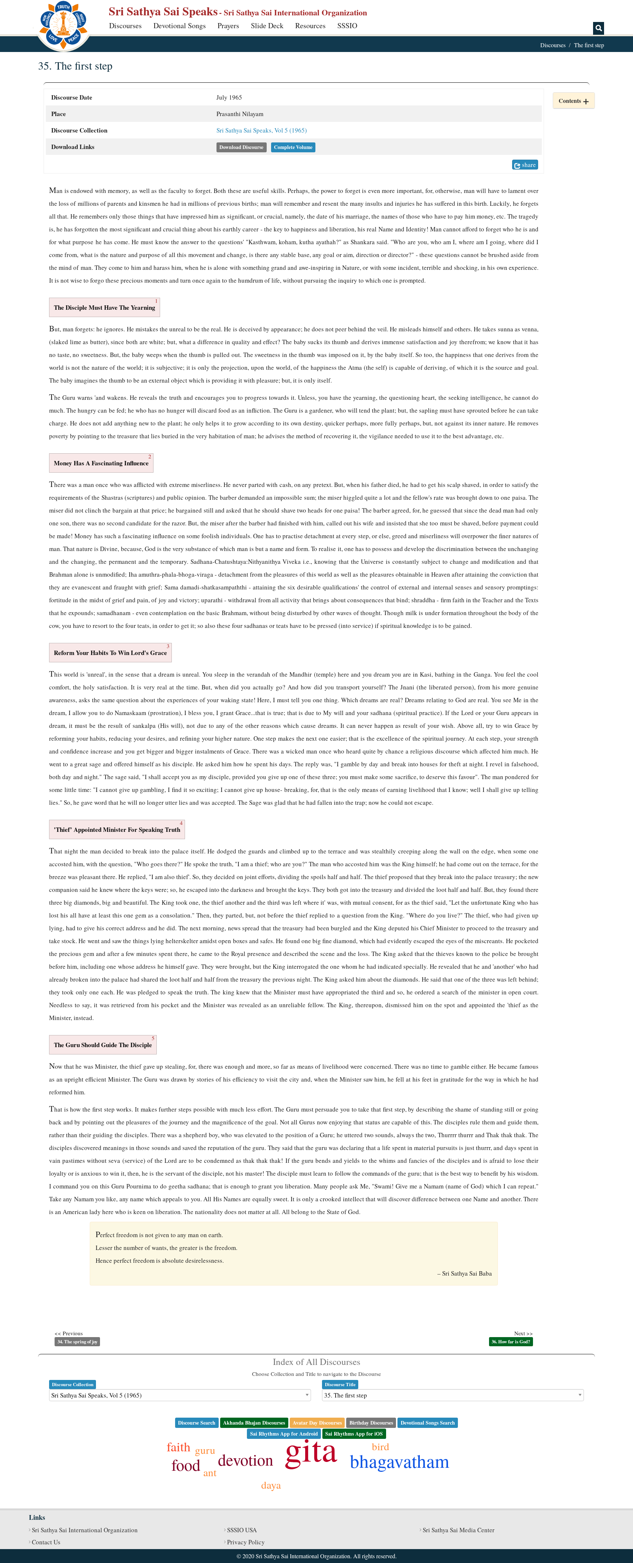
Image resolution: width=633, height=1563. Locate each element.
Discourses (125, 25)
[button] (574, 100)
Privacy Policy (246, 1542)
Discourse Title (340, 1384)
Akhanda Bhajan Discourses (254, 1422)
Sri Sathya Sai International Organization (85, 1530)
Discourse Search (196, 1422)
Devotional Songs (179, 25)
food (185, 1464)
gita (310, 1448)
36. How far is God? (511, 1341)
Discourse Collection (72, 1384)
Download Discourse (241, 147)
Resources (310, 25)
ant (209, 1472)
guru (205, 1450)
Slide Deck (267, 25)
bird (380, 1446)
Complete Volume (293, 147)
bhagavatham (399, 1460)
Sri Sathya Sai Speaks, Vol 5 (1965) (261, 130)
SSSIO (347, 25)
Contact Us (46, 1542)
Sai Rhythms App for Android (284, 1433)
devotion (245, 1459)
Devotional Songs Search (428, 1422)
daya (271, 1484)
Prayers (228, 25)
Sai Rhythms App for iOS (354, 1433)
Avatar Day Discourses (317, 1422)
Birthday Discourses (371, 1422)
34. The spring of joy (77, 1341)
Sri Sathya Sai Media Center (459, 1530)
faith (178, 1446)
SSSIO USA (242, 1530)
